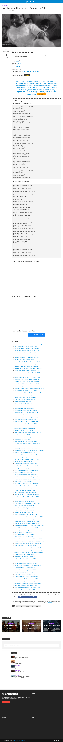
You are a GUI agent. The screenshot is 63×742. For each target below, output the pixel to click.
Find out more (6, 702)
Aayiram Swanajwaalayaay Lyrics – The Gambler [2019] (27, 377)
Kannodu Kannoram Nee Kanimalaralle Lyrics (25, 452)
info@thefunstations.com (54, 602)
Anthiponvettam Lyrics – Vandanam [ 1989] (24, 488)
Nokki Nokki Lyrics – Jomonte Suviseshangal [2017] (26, 364)
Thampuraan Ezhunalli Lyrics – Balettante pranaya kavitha (28, 392)
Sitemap (23, 740)
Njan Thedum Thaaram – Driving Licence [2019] (26, 346)
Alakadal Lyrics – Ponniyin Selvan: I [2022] (52, 626)
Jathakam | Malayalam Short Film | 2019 (24, 403)
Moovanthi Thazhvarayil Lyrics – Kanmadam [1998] (26, 527)
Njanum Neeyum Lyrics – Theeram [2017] (24, 359)
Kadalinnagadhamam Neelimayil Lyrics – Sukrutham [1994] (28, 530)
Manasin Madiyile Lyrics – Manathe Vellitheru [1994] (27, 521)
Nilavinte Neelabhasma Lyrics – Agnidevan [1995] (26, 441)
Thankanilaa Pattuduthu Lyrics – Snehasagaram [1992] (27, 479)
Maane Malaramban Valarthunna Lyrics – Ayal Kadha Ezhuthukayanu (30, 541)
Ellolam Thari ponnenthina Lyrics (22, 406)
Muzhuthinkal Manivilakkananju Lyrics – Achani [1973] (27, 587)
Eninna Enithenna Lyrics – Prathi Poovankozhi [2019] (27, 350)
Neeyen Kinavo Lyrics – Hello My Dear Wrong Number (27, 459)
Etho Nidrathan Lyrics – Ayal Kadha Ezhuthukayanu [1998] (28, 543)
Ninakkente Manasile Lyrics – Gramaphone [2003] (26, 417)
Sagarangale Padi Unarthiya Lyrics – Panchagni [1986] (27, 468)
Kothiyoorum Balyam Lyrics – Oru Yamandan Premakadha (28, 386)
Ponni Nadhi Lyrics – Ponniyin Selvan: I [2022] (31, 626)
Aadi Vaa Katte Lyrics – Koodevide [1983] (24, 461)
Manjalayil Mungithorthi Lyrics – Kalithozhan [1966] (26, 576)
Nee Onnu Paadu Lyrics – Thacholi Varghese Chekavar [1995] (29, 516)
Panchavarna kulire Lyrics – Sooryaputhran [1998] (26, 412)
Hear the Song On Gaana (37, 334)
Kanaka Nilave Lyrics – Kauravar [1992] (23, 472)
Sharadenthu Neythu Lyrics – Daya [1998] (24, 534)
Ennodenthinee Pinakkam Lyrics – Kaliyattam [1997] (26, 410)
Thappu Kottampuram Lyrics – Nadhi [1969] (25, 554)
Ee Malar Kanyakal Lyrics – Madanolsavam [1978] (26, 563)
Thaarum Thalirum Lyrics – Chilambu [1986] (25, 510)
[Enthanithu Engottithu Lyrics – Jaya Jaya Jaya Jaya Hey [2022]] (13, 671)
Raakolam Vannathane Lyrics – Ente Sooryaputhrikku (27, 477)
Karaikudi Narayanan (27, 71)
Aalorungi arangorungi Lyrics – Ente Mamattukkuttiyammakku (29, 450)
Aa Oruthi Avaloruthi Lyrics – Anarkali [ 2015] (25, 481)
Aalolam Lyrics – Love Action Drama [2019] (24, 430)
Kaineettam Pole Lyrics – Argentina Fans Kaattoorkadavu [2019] (29, 388)
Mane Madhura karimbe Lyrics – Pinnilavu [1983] (26, 463)
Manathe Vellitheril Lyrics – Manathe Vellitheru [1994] (27, 523)
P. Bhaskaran (19, 66)
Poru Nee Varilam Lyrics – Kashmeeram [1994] (25, 499)
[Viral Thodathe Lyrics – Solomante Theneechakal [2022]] (13, 675)
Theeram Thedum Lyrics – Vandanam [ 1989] (25, 490)
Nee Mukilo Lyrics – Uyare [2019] (22, 434)
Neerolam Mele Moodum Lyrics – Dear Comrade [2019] (27, 361)
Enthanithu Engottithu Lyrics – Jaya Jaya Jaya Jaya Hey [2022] (21, 672)
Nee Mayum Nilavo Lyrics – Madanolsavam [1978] (26, 561)
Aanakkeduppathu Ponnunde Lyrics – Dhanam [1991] (27, 496)
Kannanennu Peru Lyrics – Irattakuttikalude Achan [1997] (28, 547)
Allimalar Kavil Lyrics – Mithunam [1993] (24, 532)
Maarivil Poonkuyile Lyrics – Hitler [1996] (24, 437)
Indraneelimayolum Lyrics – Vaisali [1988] (24, 512)
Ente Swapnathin (27, 606)
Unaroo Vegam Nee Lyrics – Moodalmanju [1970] (26, 581)
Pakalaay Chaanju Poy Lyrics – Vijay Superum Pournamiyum (28, 368)
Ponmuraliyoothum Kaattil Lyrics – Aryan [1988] (25, 448)
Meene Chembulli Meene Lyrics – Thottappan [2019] (27, 370)
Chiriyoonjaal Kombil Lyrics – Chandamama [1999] (26, 485)
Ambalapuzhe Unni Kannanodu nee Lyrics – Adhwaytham (28, 446)
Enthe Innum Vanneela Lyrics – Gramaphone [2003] (26, 419)
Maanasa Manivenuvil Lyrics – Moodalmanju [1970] (26, 578)
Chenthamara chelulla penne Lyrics (23, 401)
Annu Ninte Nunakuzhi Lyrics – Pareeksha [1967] (26, 556)
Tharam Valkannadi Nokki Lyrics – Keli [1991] (25, 508)
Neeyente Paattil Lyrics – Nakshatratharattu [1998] (26, 421)
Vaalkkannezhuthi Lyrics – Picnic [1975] (24, 572)
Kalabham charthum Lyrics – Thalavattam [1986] (26, 492)
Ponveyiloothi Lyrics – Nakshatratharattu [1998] (26, 423)
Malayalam (4, 5)
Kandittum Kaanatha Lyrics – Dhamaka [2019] (25, 355)
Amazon (42, 94)
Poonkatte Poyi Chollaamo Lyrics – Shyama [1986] (26, 454)
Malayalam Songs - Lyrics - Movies (28, 596)
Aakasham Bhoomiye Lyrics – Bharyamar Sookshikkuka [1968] (29, 552)
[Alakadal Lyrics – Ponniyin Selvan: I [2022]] (13, 666)
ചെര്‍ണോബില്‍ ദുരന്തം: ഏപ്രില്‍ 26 (23, 457)
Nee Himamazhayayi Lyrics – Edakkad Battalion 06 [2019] (28, 348)
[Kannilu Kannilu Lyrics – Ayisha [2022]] (13, 656)
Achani (17, 61)
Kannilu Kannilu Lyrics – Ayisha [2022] (11, 626)
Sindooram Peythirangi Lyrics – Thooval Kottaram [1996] (28, 583)
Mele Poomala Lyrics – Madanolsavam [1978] (25, 567)
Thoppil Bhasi (35, 71)
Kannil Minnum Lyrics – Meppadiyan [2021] (24, 536)
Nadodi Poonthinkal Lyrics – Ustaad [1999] (24, 395)
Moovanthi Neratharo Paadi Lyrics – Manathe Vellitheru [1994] (29, 525)
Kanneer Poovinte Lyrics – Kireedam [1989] (24, 505)
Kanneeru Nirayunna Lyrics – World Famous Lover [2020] (28, 432)
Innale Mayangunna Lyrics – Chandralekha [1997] (26, 545)
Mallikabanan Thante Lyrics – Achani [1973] (25, 589)
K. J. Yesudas (18, 65)
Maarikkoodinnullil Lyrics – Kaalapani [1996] (25, 426)
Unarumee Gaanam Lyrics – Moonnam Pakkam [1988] (27, 494)
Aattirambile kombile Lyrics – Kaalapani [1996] (25, 428)
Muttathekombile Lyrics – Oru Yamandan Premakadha (27, 381)
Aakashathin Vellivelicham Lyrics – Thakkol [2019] (26, 353)
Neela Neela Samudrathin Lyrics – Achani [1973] (26, 585)
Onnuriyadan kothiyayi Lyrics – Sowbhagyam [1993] (26, 470)
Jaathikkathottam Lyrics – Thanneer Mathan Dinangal (27, 357)
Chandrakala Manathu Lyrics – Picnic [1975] (25, 574)
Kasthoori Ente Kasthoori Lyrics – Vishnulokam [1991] (27, 483)
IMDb (27, 75)
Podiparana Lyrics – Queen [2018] (22, 439)
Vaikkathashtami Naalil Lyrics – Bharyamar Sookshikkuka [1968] (29, 550)
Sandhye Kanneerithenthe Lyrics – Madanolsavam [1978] (28, 565)
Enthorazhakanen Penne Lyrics (22, 415)
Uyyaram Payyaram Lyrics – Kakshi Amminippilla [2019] (27, 366)
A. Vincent (18, 63)
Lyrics (33, 606)
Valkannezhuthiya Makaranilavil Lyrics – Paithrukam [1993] (28, 539)
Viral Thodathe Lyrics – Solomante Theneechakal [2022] (22, 677)
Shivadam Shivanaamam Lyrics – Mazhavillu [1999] (26, 390)
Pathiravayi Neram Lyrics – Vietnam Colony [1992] (26, 514)
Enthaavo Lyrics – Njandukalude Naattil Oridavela (26, 375)
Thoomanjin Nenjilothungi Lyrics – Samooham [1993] (27, 474)
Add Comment (6, 51)
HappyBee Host (17, 740)
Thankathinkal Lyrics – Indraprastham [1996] (25, 399)
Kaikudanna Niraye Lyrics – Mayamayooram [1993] (26, 465)
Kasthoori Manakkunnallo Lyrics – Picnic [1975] (25, 570)
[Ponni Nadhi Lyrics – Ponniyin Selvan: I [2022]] (13, 661)
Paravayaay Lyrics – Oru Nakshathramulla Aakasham (27, 379)
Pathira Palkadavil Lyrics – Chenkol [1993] (24, 501)
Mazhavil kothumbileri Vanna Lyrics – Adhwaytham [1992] (28, 443)
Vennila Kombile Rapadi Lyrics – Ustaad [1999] (25, 397)
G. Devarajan (22, 68)
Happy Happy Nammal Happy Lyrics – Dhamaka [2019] (27, 372)
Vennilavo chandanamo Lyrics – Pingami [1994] (25, 519)
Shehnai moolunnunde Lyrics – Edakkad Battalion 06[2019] (28, 344)
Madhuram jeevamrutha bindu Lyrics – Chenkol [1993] (27, 503)
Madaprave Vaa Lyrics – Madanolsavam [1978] (25, 558)
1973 (17, 606)
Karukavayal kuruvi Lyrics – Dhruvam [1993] (25, 408)
